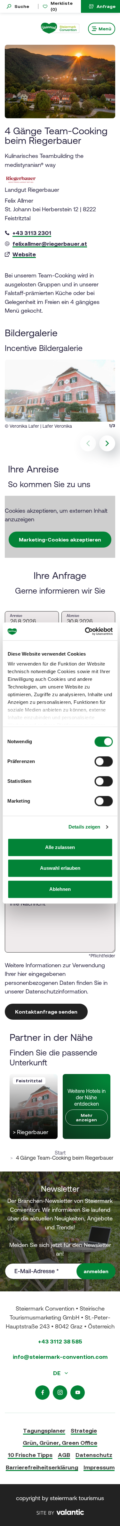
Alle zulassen (60, 847)
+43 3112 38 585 (60, 1341)
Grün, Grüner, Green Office (60, 1442)
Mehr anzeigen (86, 1117)
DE (57, 1373)
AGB (64, 1455)
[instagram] (60, 1392)
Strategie (84, 1430)
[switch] (103, 761)
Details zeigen (84, 826)
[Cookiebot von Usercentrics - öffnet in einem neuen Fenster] (85, 631)
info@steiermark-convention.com (60, 1356)
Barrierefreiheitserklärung (42, 1467)
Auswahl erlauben (60, 868)
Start (60, 1153)
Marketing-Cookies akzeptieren (60, 539)
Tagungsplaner (44, 1430)
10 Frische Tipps (30, 1455)
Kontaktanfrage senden (46, 1012)
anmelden (96, 1271)
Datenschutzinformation (56, 991)
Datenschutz (94, 1455)
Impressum (99, 1467)
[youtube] (77, 1392)
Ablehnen (60, 889)
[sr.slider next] (107, 443)
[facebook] (42, 1392)
